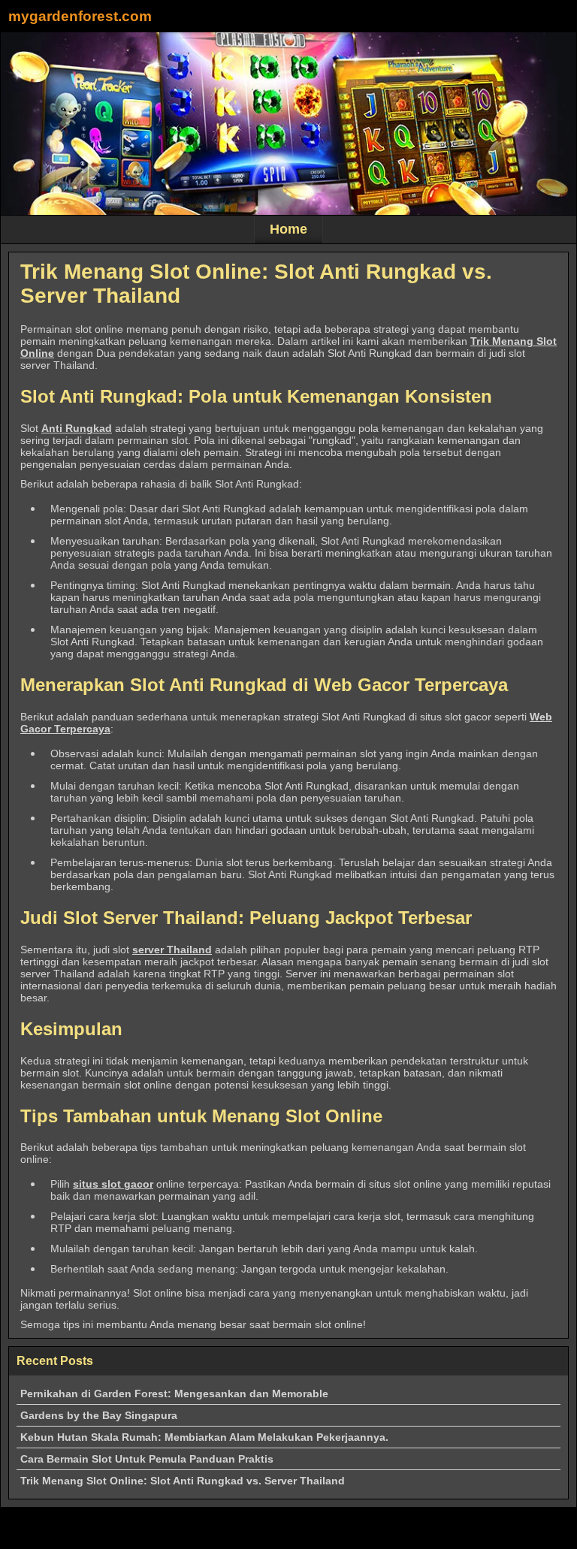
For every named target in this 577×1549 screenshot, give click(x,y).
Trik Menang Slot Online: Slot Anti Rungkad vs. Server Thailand (182, 1481)
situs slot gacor (113, 1184)
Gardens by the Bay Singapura (98, 1415)
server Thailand (172, 950)
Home (288, 229)
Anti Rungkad (76, 428)
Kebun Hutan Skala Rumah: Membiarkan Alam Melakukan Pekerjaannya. (204, 1437)
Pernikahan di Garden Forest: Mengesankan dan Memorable (174, 1393)
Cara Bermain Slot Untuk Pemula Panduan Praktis (146, 1459)
